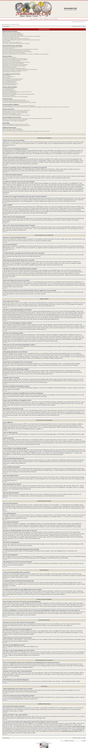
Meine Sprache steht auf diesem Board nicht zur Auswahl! (16, 50)
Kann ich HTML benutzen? (9, 76)
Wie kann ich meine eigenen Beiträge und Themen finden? (16, 115)
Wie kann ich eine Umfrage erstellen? (11, 61)
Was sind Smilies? (7, 77)
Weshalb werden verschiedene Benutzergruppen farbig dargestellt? (18, 94)
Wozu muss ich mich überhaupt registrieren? (13, 33)
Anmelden (56, 18)
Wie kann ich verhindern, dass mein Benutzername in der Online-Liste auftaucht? (21, 36)
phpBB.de (15, 711)
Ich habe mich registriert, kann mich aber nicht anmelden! (16, 38)
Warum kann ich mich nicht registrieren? (12, 42)
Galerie (41, 18)
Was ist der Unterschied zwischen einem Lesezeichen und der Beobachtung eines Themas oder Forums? (27, 118)
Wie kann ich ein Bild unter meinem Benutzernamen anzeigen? (17, 51)
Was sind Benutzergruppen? (9, 90)
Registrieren (46, 18)
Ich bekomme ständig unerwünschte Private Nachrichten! (16, 101)
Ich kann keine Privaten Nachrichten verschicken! (14, 100)
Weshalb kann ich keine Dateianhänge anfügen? (14, 65)
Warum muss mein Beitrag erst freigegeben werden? (15, 70)
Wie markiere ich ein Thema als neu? (11, 72)
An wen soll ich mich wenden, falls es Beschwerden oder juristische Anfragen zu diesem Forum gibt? (26, 131)
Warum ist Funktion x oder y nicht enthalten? (13, 130)
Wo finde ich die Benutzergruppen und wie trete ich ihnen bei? (17, 91)
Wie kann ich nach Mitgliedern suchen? (12, 114)
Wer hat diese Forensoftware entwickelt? (12, 128)
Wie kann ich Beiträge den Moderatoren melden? (14, 68)
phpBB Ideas (75, 716)
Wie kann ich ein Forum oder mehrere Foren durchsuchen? (16, 110)
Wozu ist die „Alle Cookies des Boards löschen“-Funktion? (16, 43)
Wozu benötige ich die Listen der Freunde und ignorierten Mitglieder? (19, 105)
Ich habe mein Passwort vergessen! (11, 37)
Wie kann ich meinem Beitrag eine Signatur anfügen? (15, 59)
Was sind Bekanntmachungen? (10, 81)
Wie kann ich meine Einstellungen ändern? (13, 46)
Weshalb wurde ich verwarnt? (9, 67)
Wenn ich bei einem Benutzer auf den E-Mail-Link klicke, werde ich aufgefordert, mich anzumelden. (26, 54)
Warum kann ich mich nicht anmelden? (12, 32)
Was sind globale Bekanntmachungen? (12, 80)
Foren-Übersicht (6, 26)
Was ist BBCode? (7, 75)
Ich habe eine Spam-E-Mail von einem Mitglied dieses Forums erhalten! (19, 102)
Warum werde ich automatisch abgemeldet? (13, 35)
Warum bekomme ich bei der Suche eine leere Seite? (15, 112)
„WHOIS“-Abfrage (32, 725)
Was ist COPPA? (6, 41)
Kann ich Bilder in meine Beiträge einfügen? (13, 78)
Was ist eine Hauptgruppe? (9, 95)
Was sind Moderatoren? (8, 89)
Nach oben (5, 146)
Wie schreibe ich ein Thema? (9, 57)
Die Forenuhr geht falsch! (8, 48)
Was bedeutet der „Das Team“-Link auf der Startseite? (15, 96)
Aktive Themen (16, 24)
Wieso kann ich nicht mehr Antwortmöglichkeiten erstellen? (16, 62)
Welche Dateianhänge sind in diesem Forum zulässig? (15, 124)
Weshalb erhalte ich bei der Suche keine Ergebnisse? (15, 111)
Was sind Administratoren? (9, 88)
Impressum (35, 18)
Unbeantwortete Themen (7, 24)
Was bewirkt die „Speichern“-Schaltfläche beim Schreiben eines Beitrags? (20, 69)
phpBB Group (38, 707)
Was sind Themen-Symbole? (9, 84)
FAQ (31, 18)
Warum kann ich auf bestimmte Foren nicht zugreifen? (15, 64)
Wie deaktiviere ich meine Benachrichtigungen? (14, 121)
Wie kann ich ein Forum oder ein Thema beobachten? (15, 119)
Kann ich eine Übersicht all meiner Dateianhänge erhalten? (16, 125)
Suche (51, 18)
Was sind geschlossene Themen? (10, 83)
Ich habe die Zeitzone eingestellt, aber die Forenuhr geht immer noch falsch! (20, 49)
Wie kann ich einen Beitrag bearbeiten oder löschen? (15, 58)
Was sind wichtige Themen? (9, 82)
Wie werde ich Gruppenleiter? (10, 93)
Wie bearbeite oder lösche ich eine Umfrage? (13, 63)
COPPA (4, 184)
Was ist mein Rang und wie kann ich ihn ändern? (14, 52)
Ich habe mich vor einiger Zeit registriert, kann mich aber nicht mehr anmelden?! (21, 40)
